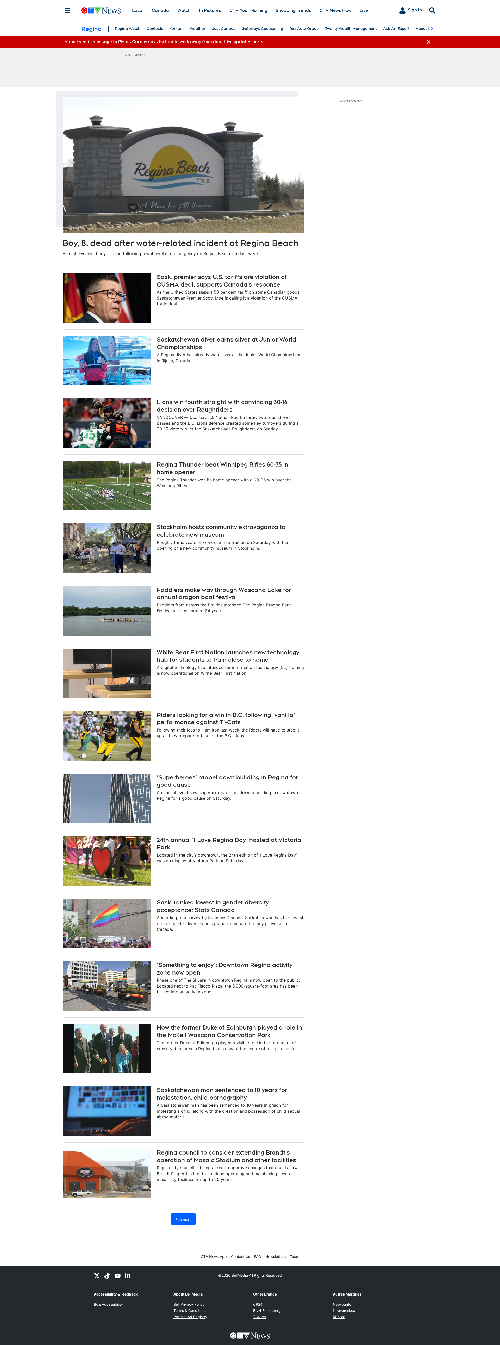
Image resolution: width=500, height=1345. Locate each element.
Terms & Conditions (189, 1310)
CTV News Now (335, 10)
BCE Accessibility (108, 1304)
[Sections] (68, 10)
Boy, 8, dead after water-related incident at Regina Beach (180, 243)
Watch (184, 10)
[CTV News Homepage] (101, 10)
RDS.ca (339, 1317)
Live (364, 10)
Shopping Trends (293, 10)
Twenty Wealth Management (351, 29)
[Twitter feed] (97, 1275)
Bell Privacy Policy (188, 1304)
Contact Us (240, 1256)
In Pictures (210, 10)
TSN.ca (259, 1317)
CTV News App (214, 1256)
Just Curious (223, 29)
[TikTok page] (107, 1275)
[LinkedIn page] (128, 1275)
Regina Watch (127, 29)
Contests (155, 29)
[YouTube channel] (118, 1275)
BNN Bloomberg (267, 1310)
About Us (424, 29)
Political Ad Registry (190, 1317)
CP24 (257, 1304)
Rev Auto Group (304, 29)
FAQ (257, 1256)
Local (137, 10)
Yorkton (177, 29)
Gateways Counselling (262, 29)
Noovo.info (342, 1304)
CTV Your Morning (248, 10)
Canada (160, 10)
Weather (197, 29)
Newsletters (275, 1256)
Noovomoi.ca (344, 1310)
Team (294, 1256)
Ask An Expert (396, 29)
